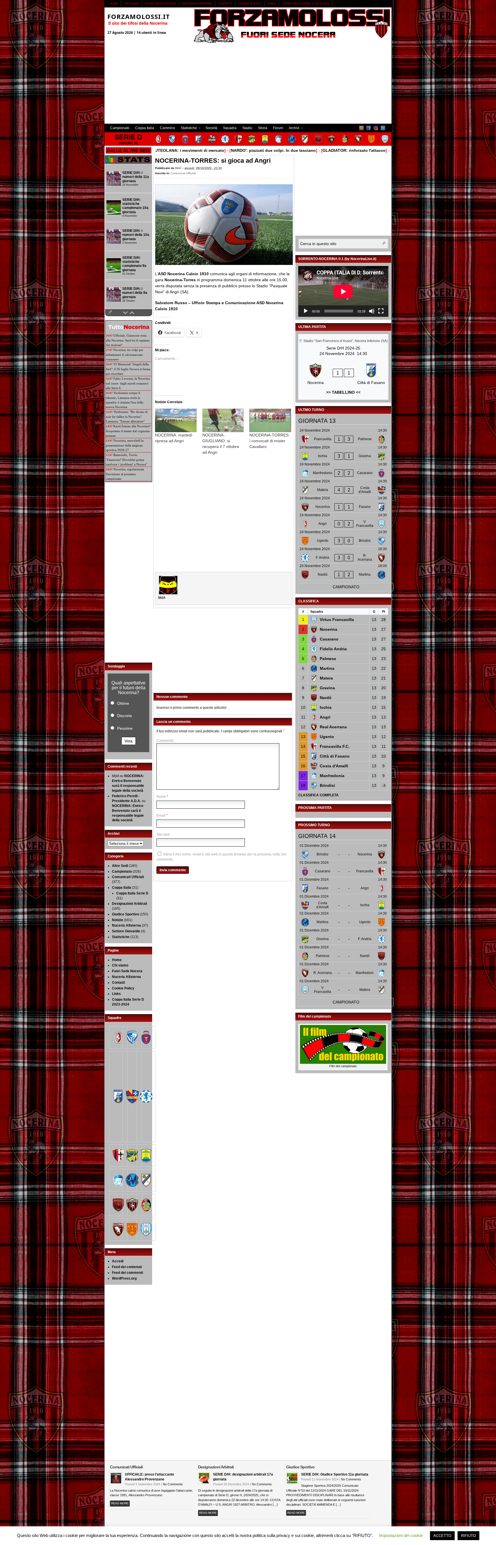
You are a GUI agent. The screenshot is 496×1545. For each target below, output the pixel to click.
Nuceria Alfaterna (197, 3)
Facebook (368, 128)
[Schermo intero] (381, 311)
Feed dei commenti (127, 1273)
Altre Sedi (120, 866)
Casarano (329, 639)
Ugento (327, 736)
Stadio (247, 128)
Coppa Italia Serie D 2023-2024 (305, 3)
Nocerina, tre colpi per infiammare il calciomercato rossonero (124, 354)
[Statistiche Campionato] (128, 163)
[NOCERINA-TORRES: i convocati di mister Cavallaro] (270, 420)
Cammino (167, 128)
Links (271, 3)
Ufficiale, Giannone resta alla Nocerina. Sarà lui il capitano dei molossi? (128, 340)
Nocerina (328, 629)
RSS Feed (361, 128)
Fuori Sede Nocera (160, 3)
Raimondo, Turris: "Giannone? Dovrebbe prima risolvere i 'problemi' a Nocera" (126, 459)
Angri (325, 717)
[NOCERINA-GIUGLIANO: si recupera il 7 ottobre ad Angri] (223, 420)
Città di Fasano (335, 756)
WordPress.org (124, 1278)
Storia (262, 128)
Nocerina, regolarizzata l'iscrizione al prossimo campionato (125, 473)
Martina (327, 668)
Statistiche (187, 128)
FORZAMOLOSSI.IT (138, 16)
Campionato (119, 128)
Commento (165, 741)
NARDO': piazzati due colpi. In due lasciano (240, 150)
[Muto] (372, 311)
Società (211, 128)
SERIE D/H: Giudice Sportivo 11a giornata (334, 1474)
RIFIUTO (468, 1536)
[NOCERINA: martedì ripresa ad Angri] (176, 420)
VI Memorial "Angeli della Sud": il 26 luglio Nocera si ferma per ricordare (128, 368)
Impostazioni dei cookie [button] (401, 1535)
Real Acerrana (333, 727)
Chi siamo (131, 3)
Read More (120, 1503)
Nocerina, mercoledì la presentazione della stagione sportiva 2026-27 (125, 445)
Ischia (326, 707)
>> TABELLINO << (343, 392)
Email (160, 816)
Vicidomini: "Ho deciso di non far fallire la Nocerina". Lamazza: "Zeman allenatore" (127, 416)
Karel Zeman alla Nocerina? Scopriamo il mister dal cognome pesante (128, 430)
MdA (178, 168)
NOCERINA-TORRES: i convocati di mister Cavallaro (269, 441)
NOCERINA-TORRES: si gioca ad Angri (213, 160)
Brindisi (327, 785)
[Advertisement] (248, 83)
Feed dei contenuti (127, 1267)
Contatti (225, 3)
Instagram (376, 128)
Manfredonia (332, 775)
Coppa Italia (144, 128)
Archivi (292, 128)
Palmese (328, 658)
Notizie (117, 920)
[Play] (306, 311)
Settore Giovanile (126, 931)
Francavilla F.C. (335, 746)
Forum (278, 128)
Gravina (327, 688)
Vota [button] (129, 741)
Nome (161, 797)
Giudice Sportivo (125, 914)
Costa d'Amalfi (334, 766)
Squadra (230, 128)
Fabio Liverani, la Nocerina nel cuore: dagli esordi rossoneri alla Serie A (128, 383)
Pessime (125, 728)
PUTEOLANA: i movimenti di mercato (156, 150)
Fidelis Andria (333, 649)
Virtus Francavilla (337, 619)
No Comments (173, 1484)
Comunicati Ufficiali (183, 173)
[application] (343, 291)
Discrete (124, 715)
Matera (326, 678)
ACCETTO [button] (442, 1536)
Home (113, 3)
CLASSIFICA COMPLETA (318, 795)
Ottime (123, 703)
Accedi (117, 1261)
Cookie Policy (249, 3)
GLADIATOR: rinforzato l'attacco (321, 150)
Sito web (163, 834)
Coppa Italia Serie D (132, 893)
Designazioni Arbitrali (129, 904)
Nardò (326, 697)
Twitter (383, 128)
